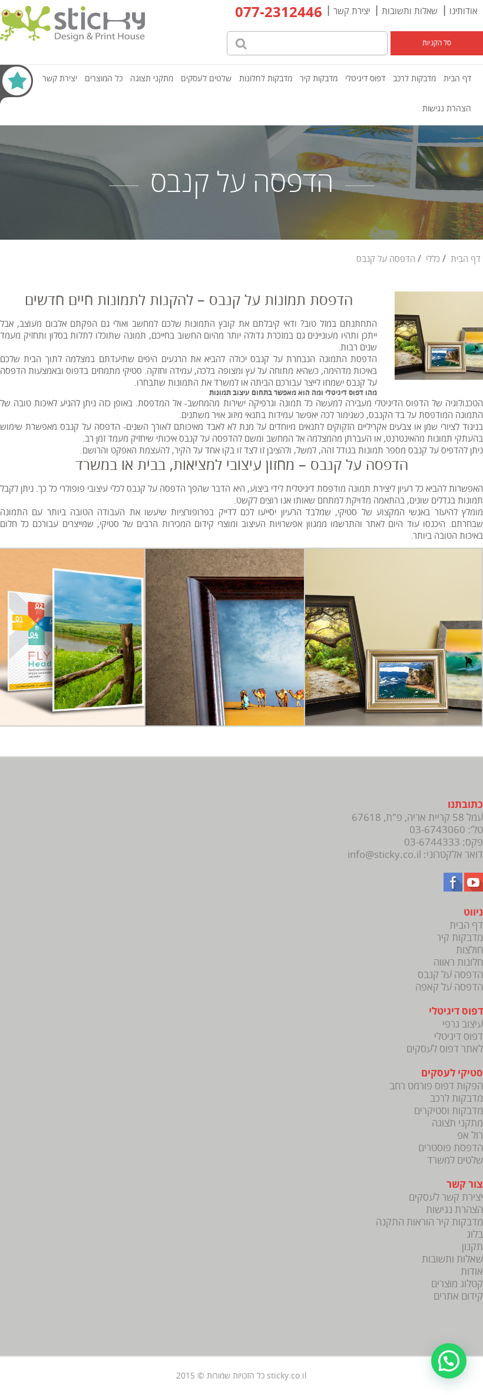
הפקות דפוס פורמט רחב (436, 1086)
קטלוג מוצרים (457, 1284)
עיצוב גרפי (462, 1024)
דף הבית (457, 79)
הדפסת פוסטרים (450, 1148)
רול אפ (470, 1135)
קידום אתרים (458, 1296)
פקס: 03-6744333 (443, 842)
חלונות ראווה (458, 962)
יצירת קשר (351, 11)
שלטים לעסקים (206, 79)
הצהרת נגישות (446, 109)
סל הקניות (436, 43)
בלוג (475, 1234)
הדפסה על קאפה (449, 987)
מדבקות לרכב (414, 79)
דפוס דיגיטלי (365, 79)
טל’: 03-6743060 (446, 830)
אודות (472, 1271)
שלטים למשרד (455, 1160)
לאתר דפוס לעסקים (444, 1049)
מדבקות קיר (319, 79)
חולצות (469, 950)
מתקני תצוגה (151, 79)
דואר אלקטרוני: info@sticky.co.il (415, 855)
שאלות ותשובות (410, 11)
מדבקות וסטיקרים (448, 1111)
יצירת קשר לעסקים (446, 1197)
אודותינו (463, 11)
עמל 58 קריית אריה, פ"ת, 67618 (417, 817)
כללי (433, 259)
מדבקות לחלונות (265, 79)
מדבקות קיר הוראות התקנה (429, 1222)
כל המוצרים (104, 79)
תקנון (472, 1247)
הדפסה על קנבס (450, 975)
